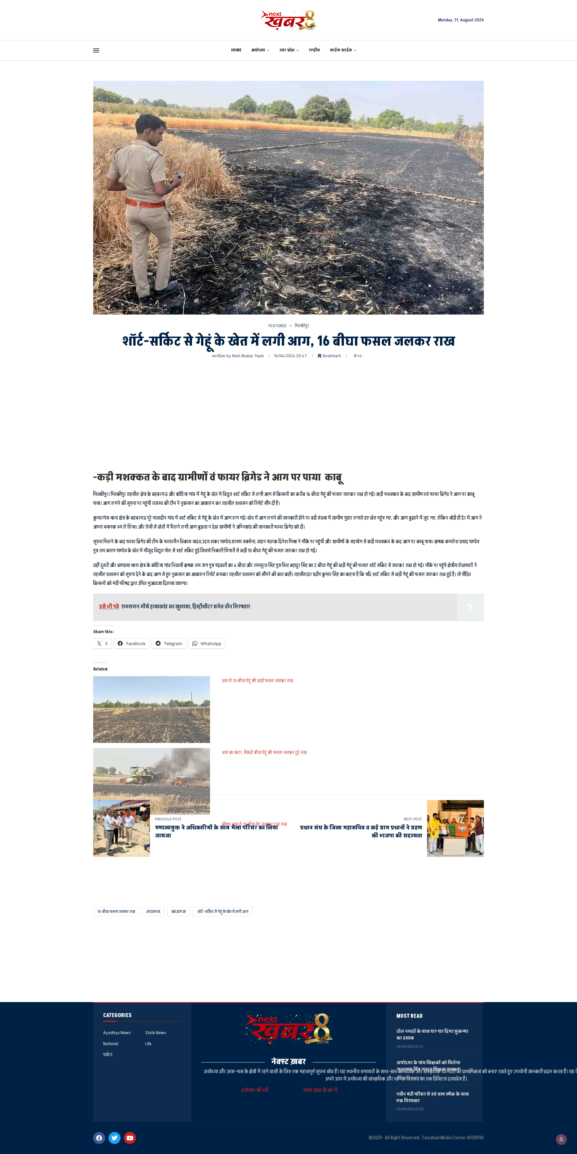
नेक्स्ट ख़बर (288, 1061)
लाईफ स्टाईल (341, 50)
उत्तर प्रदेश (287, 50)
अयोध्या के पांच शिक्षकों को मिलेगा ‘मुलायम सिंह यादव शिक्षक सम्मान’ (428, 1066)
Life (148, 1043)
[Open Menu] (96, 50)
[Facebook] (99, 1138)
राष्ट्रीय (314, 50)
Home (236, 50)
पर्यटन (107, 1054)
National (110, 1043)
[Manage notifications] (561, 1139)
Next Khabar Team (248, 356)
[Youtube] (130, 1138)
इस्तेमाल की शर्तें (255, 1090)
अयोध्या (258, 50)
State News (155, 1032)
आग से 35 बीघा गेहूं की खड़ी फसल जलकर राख (257, 681)
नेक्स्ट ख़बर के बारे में (320, 1090)
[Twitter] (115, 1138)
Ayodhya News (117, 1032)
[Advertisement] (288, 414)
